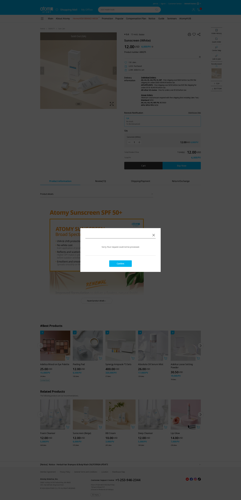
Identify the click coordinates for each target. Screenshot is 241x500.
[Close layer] (154, 235)
